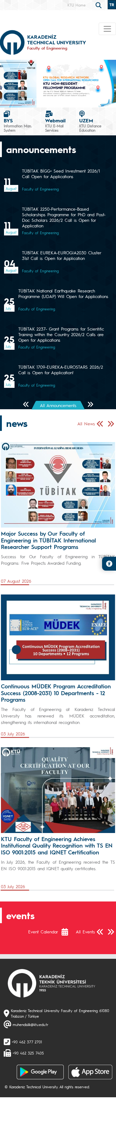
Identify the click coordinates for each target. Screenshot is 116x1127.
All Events (85, 931)
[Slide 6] (70, 99)
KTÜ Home (76, 4)
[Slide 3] (46, 99)
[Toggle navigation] (107, 29)
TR (112, 4)
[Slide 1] (30, 99)
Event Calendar (43, 931)
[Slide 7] (78, 99)
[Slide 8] (86, 99)
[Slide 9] (95, 99)
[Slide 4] (54, 99)
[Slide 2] (38, 99)
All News (86, 423)
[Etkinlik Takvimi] (68, 932)
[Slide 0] (21, 99)
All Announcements (58, 405)
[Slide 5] (62, 99)
